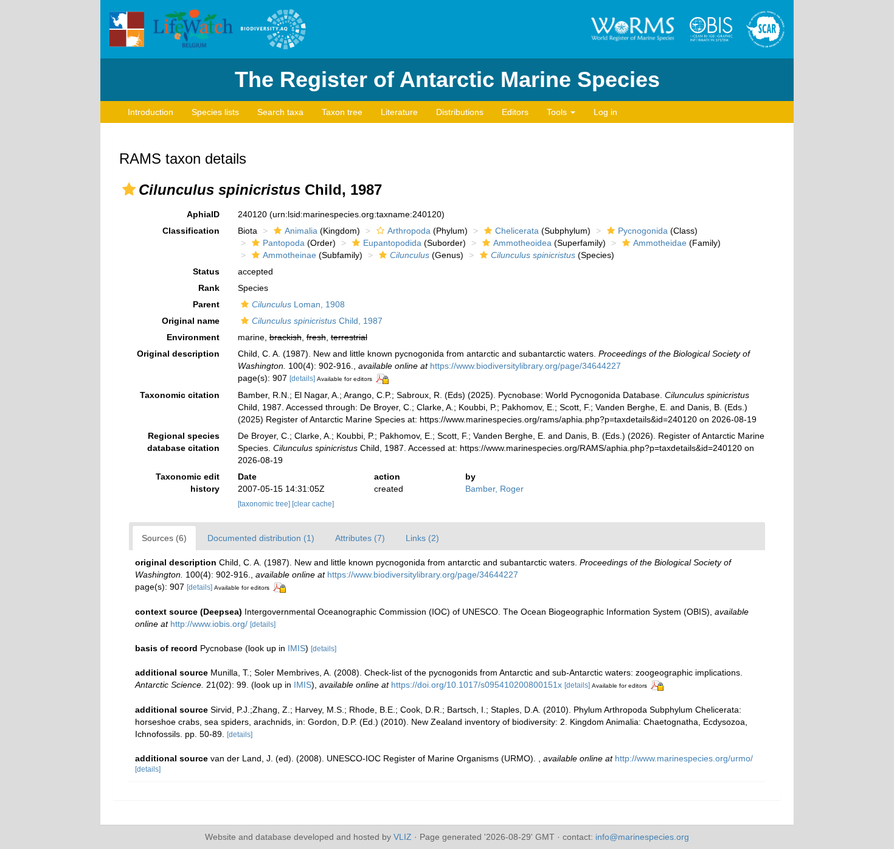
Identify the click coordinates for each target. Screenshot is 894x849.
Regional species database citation (183, 442)
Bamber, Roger (494, 489)
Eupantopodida (392, 243)
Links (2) (422, 538)
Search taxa (280, 112)
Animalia (301, 231)
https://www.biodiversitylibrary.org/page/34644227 (525, 366)
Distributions (459, 112)
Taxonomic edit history (188, 483)
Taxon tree (342, 112)
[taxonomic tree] (265, 504)
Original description (178, 353)
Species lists (215, 112)
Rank (209, 288)
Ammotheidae (660, 243)
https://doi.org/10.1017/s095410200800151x (476, 685)
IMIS (296, 648)
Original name (191, 321)
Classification (191, 231)
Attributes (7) (360, 538)
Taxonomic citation (180, 395)
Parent (206, 304)
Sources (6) (164, 538)
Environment (193, 337)
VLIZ (402, 837)
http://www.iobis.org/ (209, 624)
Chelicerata (517, 231)
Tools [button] (558, 112)
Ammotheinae (289, 255)
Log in (605, 112)
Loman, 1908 (298, 304)
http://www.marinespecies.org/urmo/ (684, 758)
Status (206, 271)
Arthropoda (409, 231)
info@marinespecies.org (642, 837)
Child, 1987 (317, 321)
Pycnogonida (643, 231)
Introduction (150, 112)
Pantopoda (284, 243)
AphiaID (203, 214)
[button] (129, 189)
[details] (302, 378)
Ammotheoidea (522, 243)
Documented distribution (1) (260, 538)
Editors (515, 112)
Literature (399, 112)
